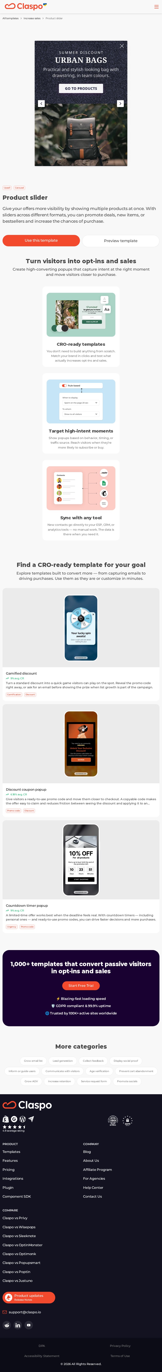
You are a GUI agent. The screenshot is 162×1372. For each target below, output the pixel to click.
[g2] (14, 1119)
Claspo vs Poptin (16, 1272)
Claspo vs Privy (15, 1218)
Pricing (9, 1170)
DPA (42, 1346)
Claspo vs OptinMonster (22, 1245)
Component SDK (17, 1196)
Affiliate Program (97, 1170)
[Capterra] (31, 1119)
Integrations (13, 1179)
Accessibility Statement (41, 1356)
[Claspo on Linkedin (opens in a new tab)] (18, 1325)
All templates (11, 18)
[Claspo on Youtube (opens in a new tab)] (28, 1325)
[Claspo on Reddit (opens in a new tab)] (7, 1325)
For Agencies (94, 1179)
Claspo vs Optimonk (19, 1254)
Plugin (8, 1188)
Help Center (93, 1188)
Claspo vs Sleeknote (19, 1236)
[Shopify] (6, 1119)
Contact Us (92, 1196)
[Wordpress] (22, 1119)
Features (10, 1161)
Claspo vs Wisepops (19, 1227)
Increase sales (32, 18)
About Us (91, 1161)
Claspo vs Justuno (17, 1281)
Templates (11, 1152)
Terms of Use (120, 1356)
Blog (87, 1152)
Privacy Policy (120, 1346)
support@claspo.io (25, 1312)
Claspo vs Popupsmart (21, 1263)
